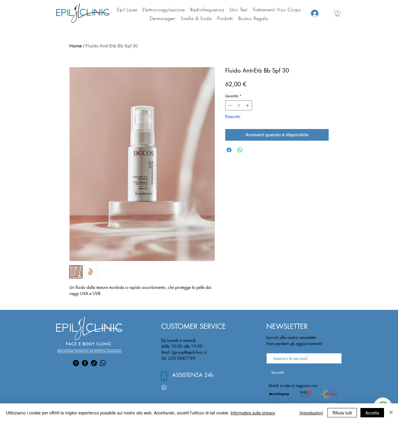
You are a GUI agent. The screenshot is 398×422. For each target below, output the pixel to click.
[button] (338, 13)
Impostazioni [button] (311, 413)
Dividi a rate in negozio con (293, 385)
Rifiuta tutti (342, 413)
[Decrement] (229, 105)
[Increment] (248, 105)
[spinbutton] (239, 105)
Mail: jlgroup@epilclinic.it (183, 352)
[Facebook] (85, 363)
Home (75, 46)
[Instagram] (76, 363)
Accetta (372, 413)
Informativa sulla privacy (252, 413)
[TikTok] (94, 363)
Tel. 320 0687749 (178, 358)
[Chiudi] (391, 412)
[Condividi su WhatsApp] (240, 149)
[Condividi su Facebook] (229, 149)
